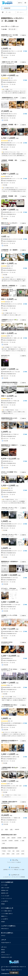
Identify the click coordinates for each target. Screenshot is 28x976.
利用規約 (3, 904)
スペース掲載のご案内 (5, 910)
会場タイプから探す (5, 887)
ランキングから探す (5, 895)
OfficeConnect (4, 928)
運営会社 (3, 949)
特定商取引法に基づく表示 (6, 957)
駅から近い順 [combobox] (12, 29)
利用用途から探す (4, 890)
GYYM (2, 935)
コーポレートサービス (5, 898)
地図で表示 (15, 972)
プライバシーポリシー (5, 954)
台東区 (11, 829)
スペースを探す (4, 885)
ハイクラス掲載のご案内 (6, 913)
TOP (2, 829)
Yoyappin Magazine (5, 942)
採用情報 (3, 952)
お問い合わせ (4, 947)
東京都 (6, 829)
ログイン (20, 2)
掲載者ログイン (4, 916)
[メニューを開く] (25, 2)
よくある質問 (4, 901)
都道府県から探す (4, 893)
